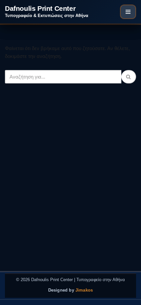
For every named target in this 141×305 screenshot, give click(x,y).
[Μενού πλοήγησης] (128, 12)
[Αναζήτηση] (128, 76)
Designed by (70, 290)
